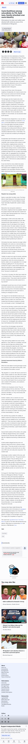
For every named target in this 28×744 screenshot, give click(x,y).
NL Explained (4, 670)
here (21, 523)
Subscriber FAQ (5, 687)
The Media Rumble (6, 704)
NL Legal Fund (5, 686)
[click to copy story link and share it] (10, 51)
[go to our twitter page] (5, 715)
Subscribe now (6, 735)
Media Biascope (5, 699)
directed (23, 509)
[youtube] (8, 715)
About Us (3, 667)
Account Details (5, 684)
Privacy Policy (5, 675)
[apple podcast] (8, 719)
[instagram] (2, 719)
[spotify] (8, 722)
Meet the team (5, 672)
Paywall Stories (5, 689)
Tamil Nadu (4, 533)
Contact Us (4, 673)
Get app (12, 3)
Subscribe (21, 3)
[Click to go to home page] (2, 3)
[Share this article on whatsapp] (8, 51)
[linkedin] (5, 722)
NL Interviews (4, 702)
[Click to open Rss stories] (5, 719)
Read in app (17, 52)
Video (9, 741)
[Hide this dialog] (26, 726)
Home (4, 741)
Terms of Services (5, 677)
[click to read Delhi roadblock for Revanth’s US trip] (14, 592)
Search (19, 742)
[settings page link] (16, 3)
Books (2, 706)
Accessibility (4, 669)
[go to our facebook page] (2, 715)
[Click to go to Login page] (26, 3)
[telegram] (2, 722)
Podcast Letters (5, 690)
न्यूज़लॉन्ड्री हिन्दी (4, 698)
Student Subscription (6, 692)
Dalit (3, 536)
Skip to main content (7, 8)
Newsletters (4, 701)
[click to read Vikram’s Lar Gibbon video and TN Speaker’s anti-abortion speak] (14, 616)
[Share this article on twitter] (5, 51)
